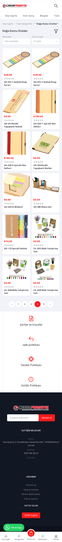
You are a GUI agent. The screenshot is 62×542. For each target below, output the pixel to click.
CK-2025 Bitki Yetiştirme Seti (45, 292)
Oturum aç (31, 484)
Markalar (7, 36)
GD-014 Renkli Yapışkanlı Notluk (13, 125)
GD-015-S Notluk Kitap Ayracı (44, 83)
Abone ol (47, 417)
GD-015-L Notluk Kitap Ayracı (15, 83)
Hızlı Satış (28, 15)
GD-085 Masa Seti (42, 206)
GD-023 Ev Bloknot (13, 206)
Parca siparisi (31, 498)
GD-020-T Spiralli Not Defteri (44, 125)
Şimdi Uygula (31, 515)
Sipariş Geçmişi (31, 489)
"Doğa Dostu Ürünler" (47, 23)
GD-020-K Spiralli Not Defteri (15, 167)
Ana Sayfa (11, 15)
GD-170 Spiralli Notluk (15, 248)
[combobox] (16, 41)
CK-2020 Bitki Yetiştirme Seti (16, 292)
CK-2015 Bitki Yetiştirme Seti (45, 250)
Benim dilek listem (31, 494)
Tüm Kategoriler (24, 23)
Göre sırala (37, 36)
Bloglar (44, 15)
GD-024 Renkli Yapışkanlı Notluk (42, 167)
